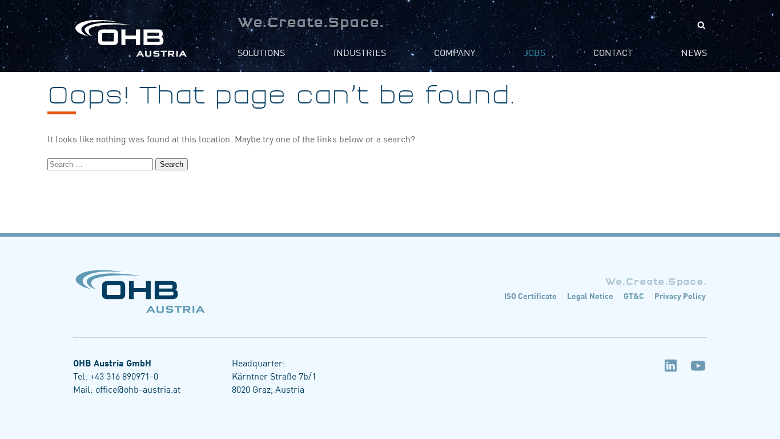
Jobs (534, 52)
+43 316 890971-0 (124, 375)
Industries (359, 52)
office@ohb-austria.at (137, 389)
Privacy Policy (680, 295)
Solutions (261, 52)
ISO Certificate (530, 295)
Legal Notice (590, 295)
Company (454, 52)
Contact (613, 52)
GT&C (634, 295)
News (694, 52)
